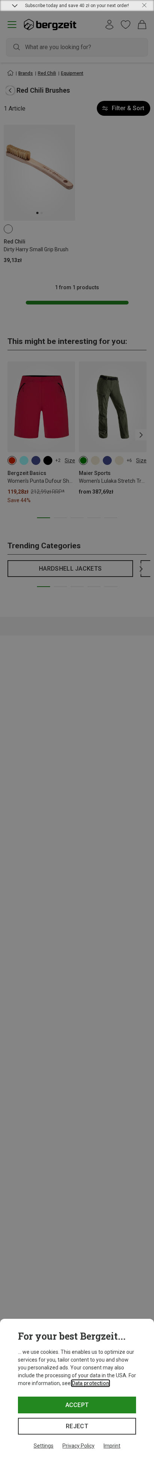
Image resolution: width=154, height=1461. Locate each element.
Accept (77, 1405)
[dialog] (77, 1390)
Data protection (90, 1383)
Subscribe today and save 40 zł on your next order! (77, 5)
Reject (77, 1426)
